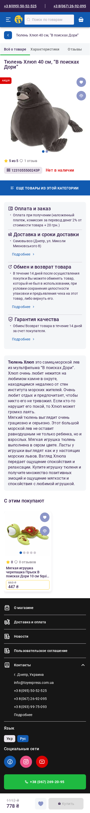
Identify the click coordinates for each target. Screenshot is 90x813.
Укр (9, 739)
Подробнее (21, 254)
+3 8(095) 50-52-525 (20, 6)
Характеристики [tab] (45, 49)
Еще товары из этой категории (47, 188)
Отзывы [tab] (75, 49)
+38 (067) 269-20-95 (47, 782)
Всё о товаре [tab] (15, 49)
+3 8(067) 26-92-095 (70, 6)
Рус (23, 739)
